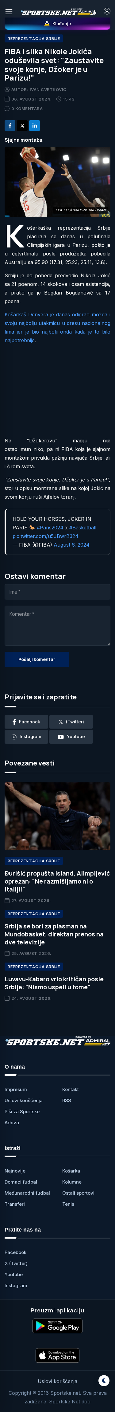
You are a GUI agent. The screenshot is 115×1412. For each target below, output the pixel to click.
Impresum (16, 1089)
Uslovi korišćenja (24, 1100)
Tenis (68, 1204)
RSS (66, 1100)
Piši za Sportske (22, 1111)
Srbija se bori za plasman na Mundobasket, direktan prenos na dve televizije (54, 934)
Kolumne (72, 1182)
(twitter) (75, 721)
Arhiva (12, 1122)
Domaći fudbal (21, 1182)
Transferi (15, 1204)
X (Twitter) (16, 1263)
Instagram (16, 1285)
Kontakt (70, 1089)
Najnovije (15, 1171)
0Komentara (27, 108)
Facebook (15, 1252)
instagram (30, 736)
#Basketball (82, 527)
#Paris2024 (50, 527)
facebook (29, 721)
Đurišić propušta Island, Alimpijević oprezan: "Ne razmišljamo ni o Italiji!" (57, 881)
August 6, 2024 (72, 545)
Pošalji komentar (36, 659)
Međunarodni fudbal (27, 1193)
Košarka (71, 1171)
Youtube (14, 1274)
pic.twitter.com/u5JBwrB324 (46, 536)
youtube (76, 736)
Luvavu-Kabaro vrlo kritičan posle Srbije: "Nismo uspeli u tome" (54, 983)
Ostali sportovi (78, 1193)
